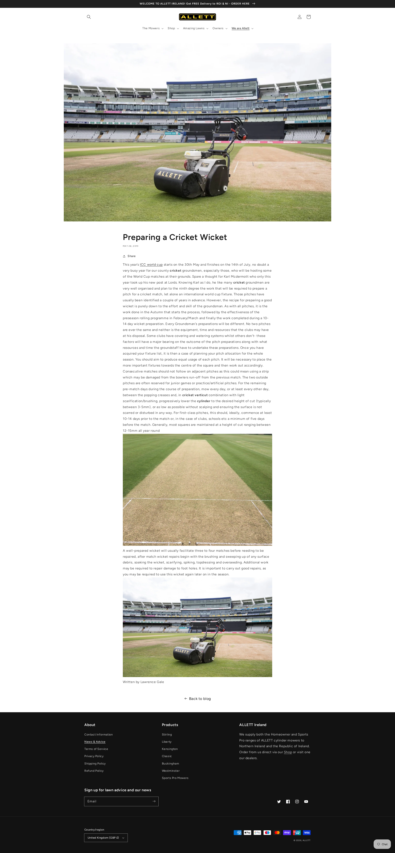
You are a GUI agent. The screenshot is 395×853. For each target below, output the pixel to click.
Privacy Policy (93, 756)
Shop (288, 752)
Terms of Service (96, 749)
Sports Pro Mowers (175, 778)
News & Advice (95, 742)
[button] (88, 16)
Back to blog (200, 698)
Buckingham (170, 763)
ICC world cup (151, 264)
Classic (167, 756)
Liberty (167, 742)
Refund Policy (94, 771)
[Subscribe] (153, 801)
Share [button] (132, 256)
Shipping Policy (95, 763)
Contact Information (98, 734)
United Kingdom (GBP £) (103, 837)
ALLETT (307, 840)
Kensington (170, 749)
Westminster (171, 771)
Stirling (167, 734)
